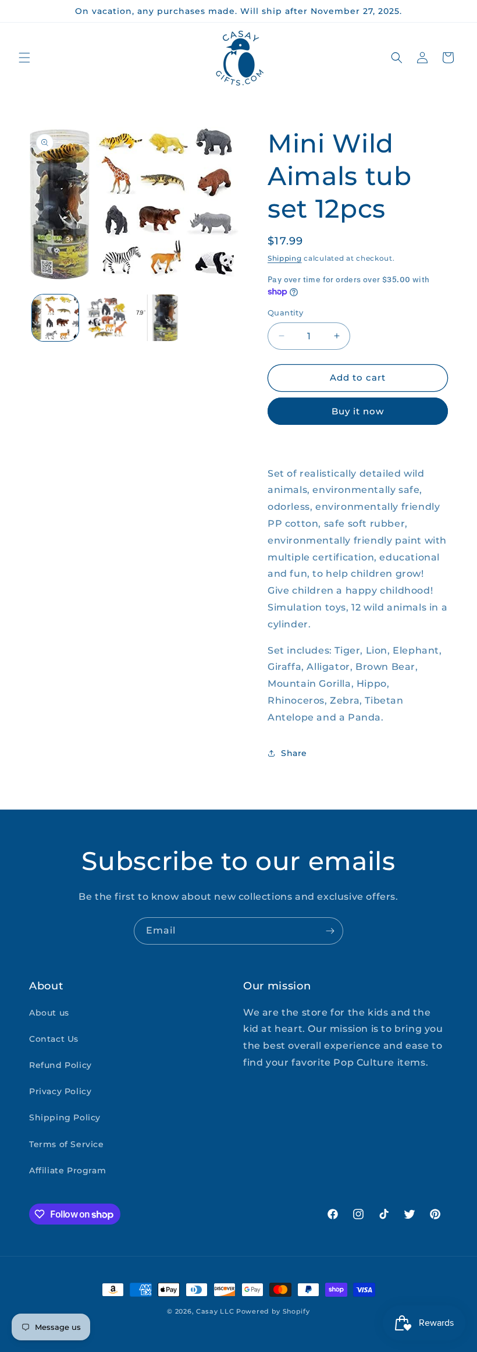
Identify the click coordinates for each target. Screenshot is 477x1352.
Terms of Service (66, 1144)
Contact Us (54, 1039)
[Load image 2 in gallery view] (107, 317)
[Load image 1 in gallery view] (55, 317)
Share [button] (294, 753)
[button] (24, 57)
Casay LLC (215, 1311)
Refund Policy (60, 1065)
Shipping (285, 258)
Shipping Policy (65, 1117)
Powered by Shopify (273, 1311)
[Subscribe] (330, 931)
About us (49, 1012)
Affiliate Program (67, 1170)
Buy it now (358, 411)
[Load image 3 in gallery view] (159, 317)
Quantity (285, 312)
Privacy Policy (60, 1091)
